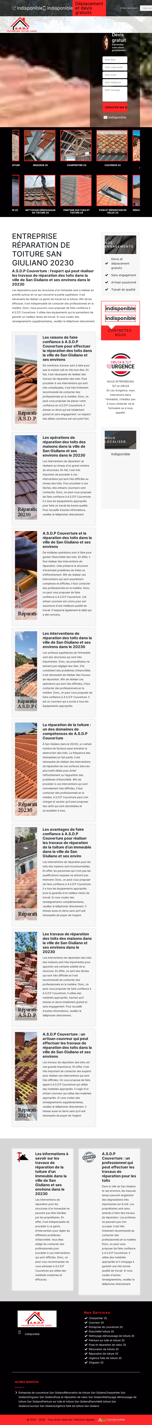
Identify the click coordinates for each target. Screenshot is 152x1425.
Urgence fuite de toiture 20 (105, 1358)
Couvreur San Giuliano (41, 1405)
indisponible (28, 8)
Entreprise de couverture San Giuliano (41, 1392)
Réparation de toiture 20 (103, 1353)
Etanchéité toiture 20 (101, 1331)
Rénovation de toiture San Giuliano (85, 1392)
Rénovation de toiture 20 (104, 1349)
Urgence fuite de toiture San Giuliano (77, 1405)
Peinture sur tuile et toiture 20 (107, 1340)
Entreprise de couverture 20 (106, 1327)
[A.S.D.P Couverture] (22, 24)
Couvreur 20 (96, 1322)
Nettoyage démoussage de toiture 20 (111, 1335)
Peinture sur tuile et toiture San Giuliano (65, 1401)
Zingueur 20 (96, 1362)
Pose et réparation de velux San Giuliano (78, 1397)
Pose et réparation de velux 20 (107, 1344)
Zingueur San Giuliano (41, 1397)
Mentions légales (85, 1419)
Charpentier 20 (98, 1318)
